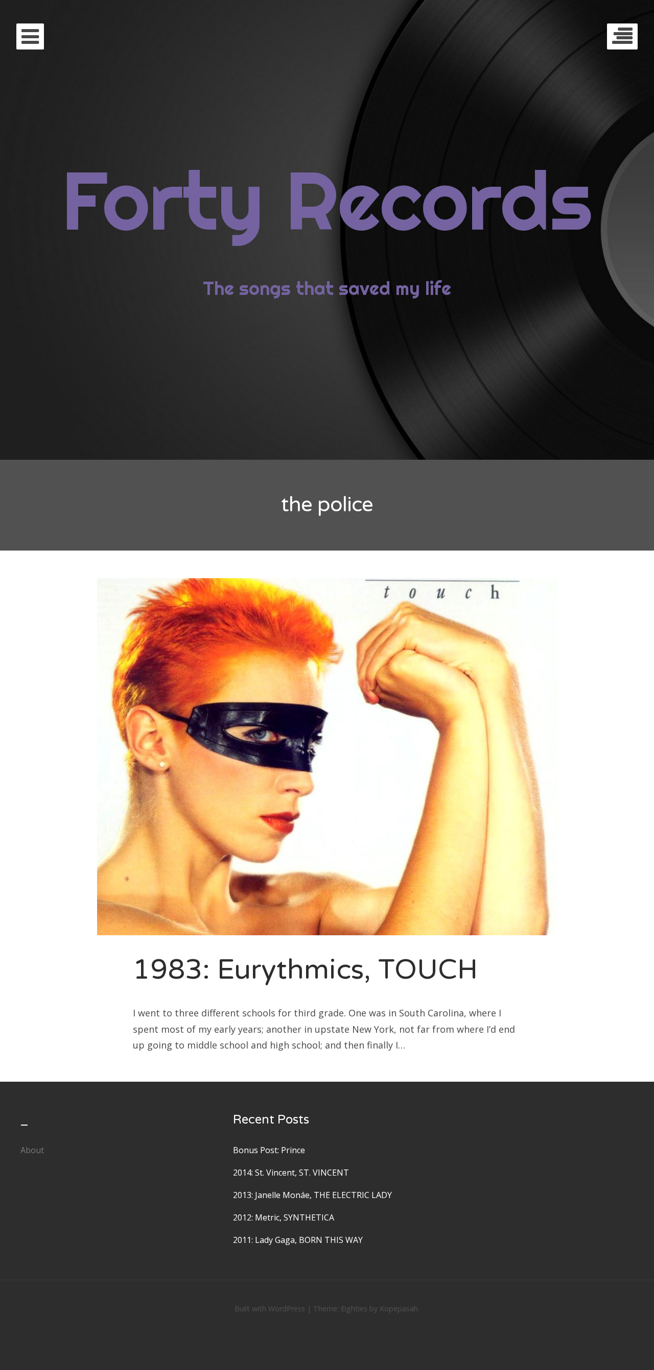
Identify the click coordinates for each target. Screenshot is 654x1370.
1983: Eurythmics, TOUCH (305, 969)
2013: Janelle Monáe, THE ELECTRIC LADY (312, 1195)
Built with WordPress (270, 1308)
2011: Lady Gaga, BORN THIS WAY (298, 1240)
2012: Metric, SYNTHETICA (283, 1217)
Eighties (354, 1308)
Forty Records (327, 200)
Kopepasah (399, 1308)
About (32, 1150)
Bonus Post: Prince (269, 1150)
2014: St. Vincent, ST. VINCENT (291, 1172)
